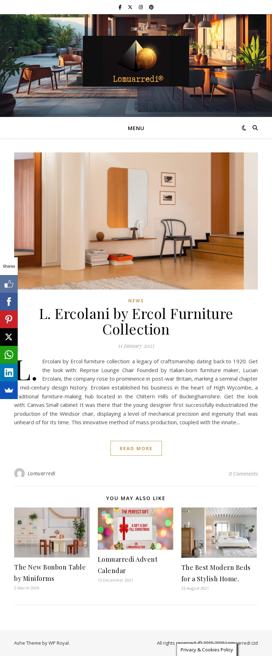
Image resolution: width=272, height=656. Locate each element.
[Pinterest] (9, 319)
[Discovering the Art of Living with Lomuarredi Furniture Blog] (136, 61)
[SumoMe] (9, 390)
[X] (9, 337)
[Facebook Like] (9, 284)
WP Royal (59, 643)
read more (136, 448)
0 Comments (243, 473)
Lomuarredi (42, 473)
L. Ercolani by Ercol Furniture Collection (136, 321)
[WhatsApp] (9, 355)
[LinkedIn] (9, 372)
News (136, 301)
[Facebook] (9, 301)
